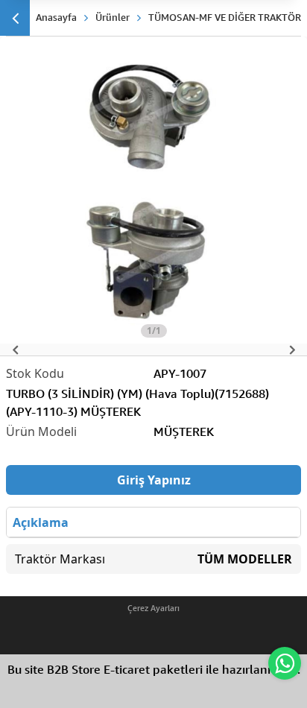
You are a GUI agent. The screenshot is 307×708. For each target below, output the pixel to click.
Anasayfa (56, 17)
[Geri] (15, 18)
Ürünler (112, 17)
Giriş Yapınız (154, 480)
